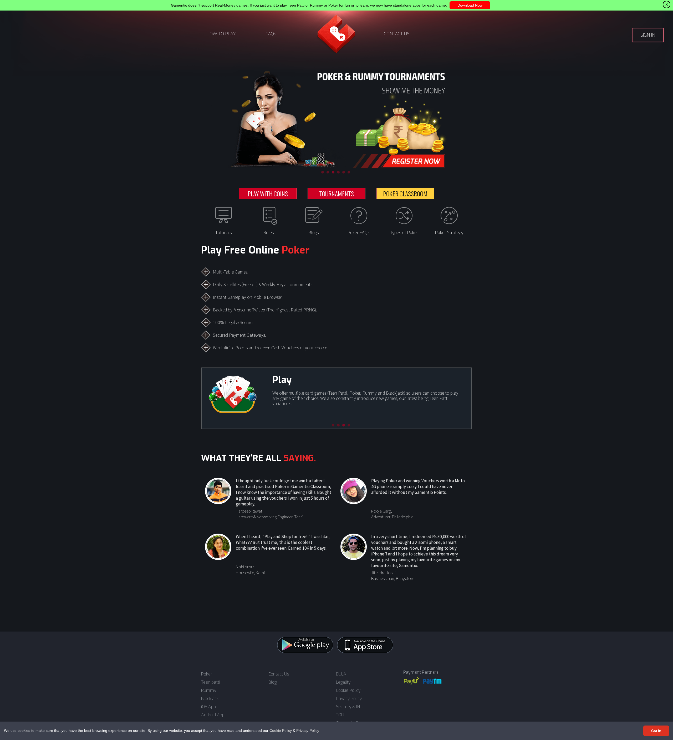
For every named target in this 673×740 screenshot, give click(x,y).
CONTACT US (397, 34)
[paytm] (432, 680)
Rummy (208, 690)
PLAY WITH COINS (268, 193)
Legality (343, 682)
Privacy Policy (307, 730)
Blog (272, 682)
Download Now (469, 5)
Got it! (656, 730)
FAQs (271, 34)
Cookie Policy (280, 730)
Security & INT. (349, 706)
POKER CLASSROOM (405, 193)
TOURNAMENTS (336, 193)
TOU (340, 715)
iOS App (208, 706)
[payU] (411, 681)
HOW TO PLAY (221, 34)
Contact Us (278, 674)
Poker (206, 674)
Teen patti (210, 682)
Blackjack (210, 698)
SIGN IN (647, 35)
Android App (213, 715)
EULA (341, 674)
